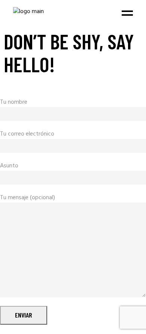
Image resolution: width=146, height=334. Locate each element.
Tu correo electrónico (27, 134)
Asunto (9, 166)
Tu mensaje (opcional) (27, 198)
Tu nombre (13, 102)
